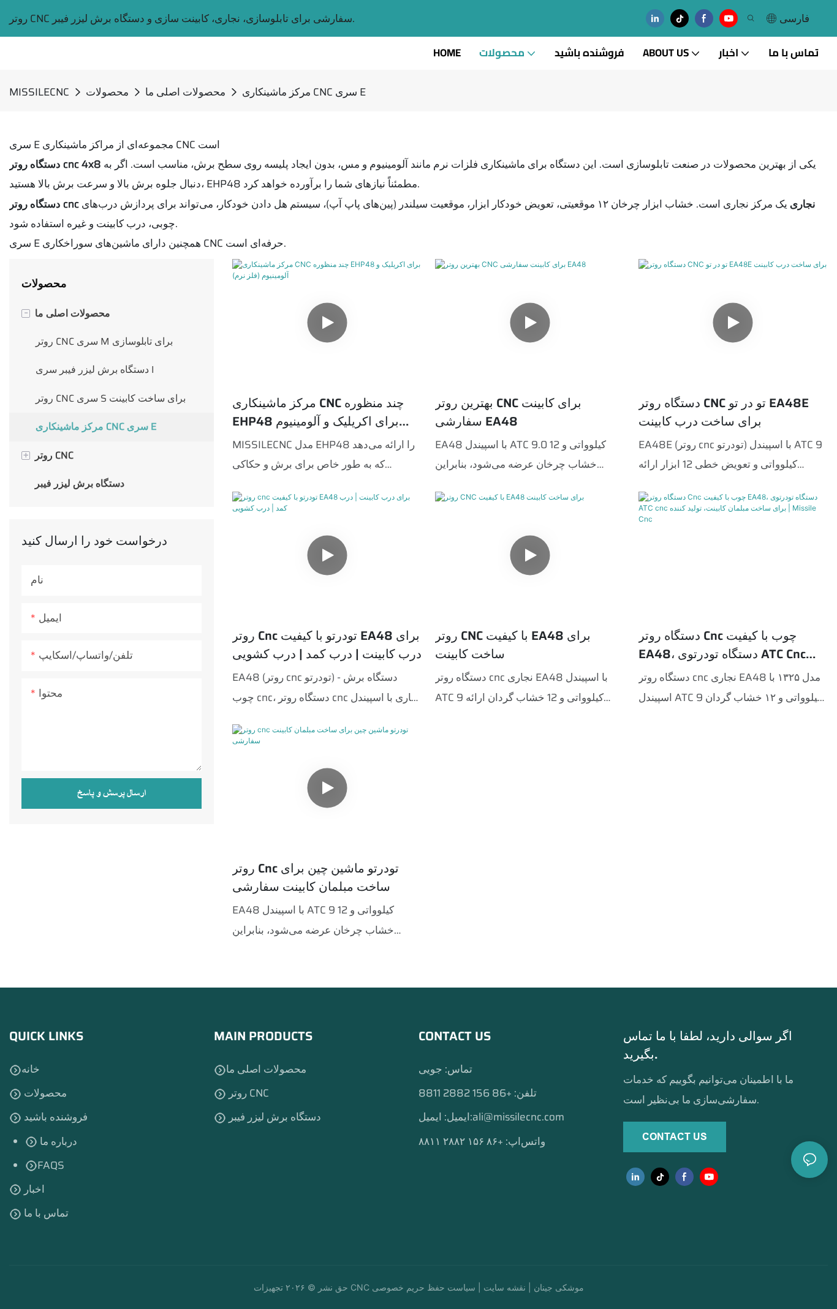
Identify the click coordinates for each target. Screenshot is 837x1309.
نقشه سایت (505, 1287)
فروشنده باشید (54, 1117)
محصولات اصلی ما (185, 92)
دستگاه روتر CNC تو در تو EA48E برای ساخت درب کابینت (723, 412)
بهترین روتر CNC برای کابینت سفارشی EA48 (508, 412)
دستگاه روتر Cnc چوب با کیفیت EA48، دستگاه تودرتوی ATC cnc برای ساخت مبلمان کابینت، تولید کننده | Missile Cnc (722, 644)
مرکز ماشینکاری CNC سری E (304, 92)
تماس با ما (45, 1213)
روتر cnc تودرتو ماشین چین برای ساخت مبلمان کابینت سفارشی (315, 877)
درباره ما (57, 1141)
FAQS (50, 1165)
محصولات (107, 92)
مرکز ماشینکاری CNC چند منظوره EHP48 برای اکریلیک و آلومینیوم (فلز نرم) (318, 412)
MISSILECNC (39, 92)
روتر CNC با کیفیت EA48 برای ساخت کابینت (513, 644)
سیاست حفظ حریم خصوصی (425, 1287)
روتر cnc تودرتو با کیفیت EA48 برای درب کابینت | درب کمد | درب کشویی (327, 644)
